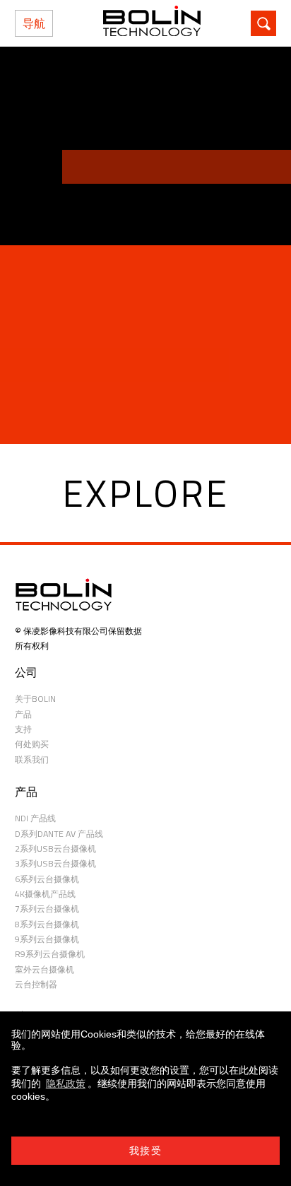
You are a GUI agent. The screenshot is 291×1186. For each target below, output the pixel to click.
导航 (34, 23)
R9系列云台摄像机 (50, 954)
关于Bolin (35, 698)
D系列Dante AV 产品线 (59, 833)
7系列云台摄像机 (47, 908)
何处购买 (32, 744)
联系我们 (32, 759)
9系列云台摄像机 (47, 939)
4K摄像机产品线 (45, 893)
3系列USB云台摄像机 (55, 863)
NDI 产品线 (35, 818)
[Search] (263, 23)
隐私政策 (65, 1083)
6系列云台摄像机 (47, 879)
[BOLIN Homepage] (152, 23)
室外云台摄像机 (44, 969)
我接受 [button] (145, 1150)
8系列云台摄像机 (47, 924)
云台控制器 (36, 984)
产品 (23, 714)
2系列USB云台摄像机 (55, 848)
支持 (23, 729)
